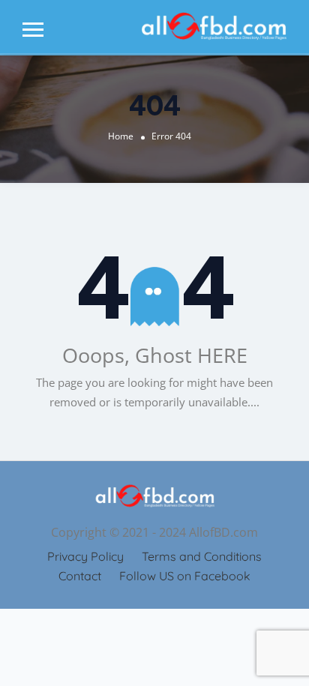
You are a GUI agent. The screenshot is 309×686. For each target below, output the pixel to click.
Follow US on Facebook (184, 575)
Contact (79, 575)
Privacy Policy (85, 556)
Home (121, 136)
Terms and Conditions (202, 556)
